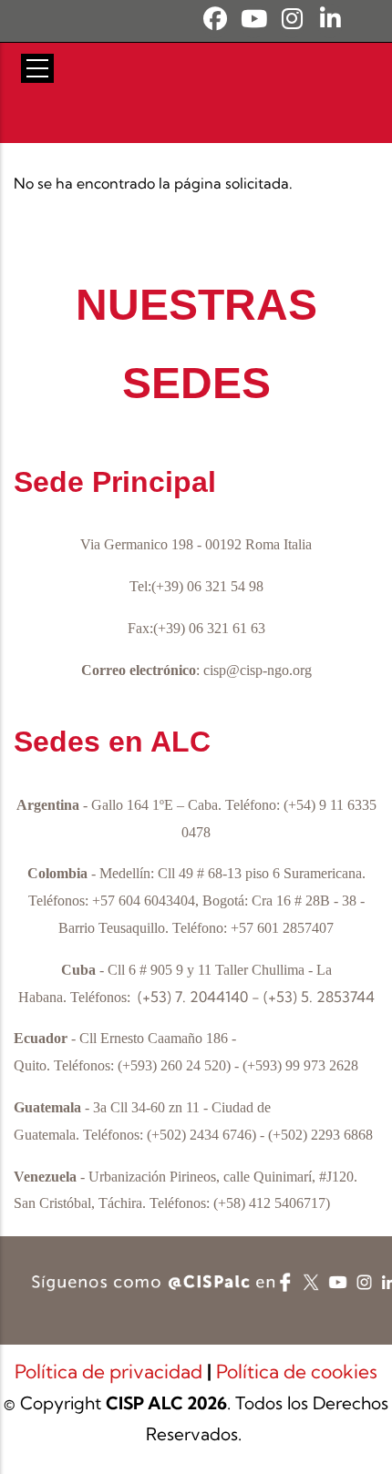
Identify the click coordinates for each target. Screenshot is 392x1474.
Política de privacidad (111, 1371)
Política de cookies (296, 1371)
